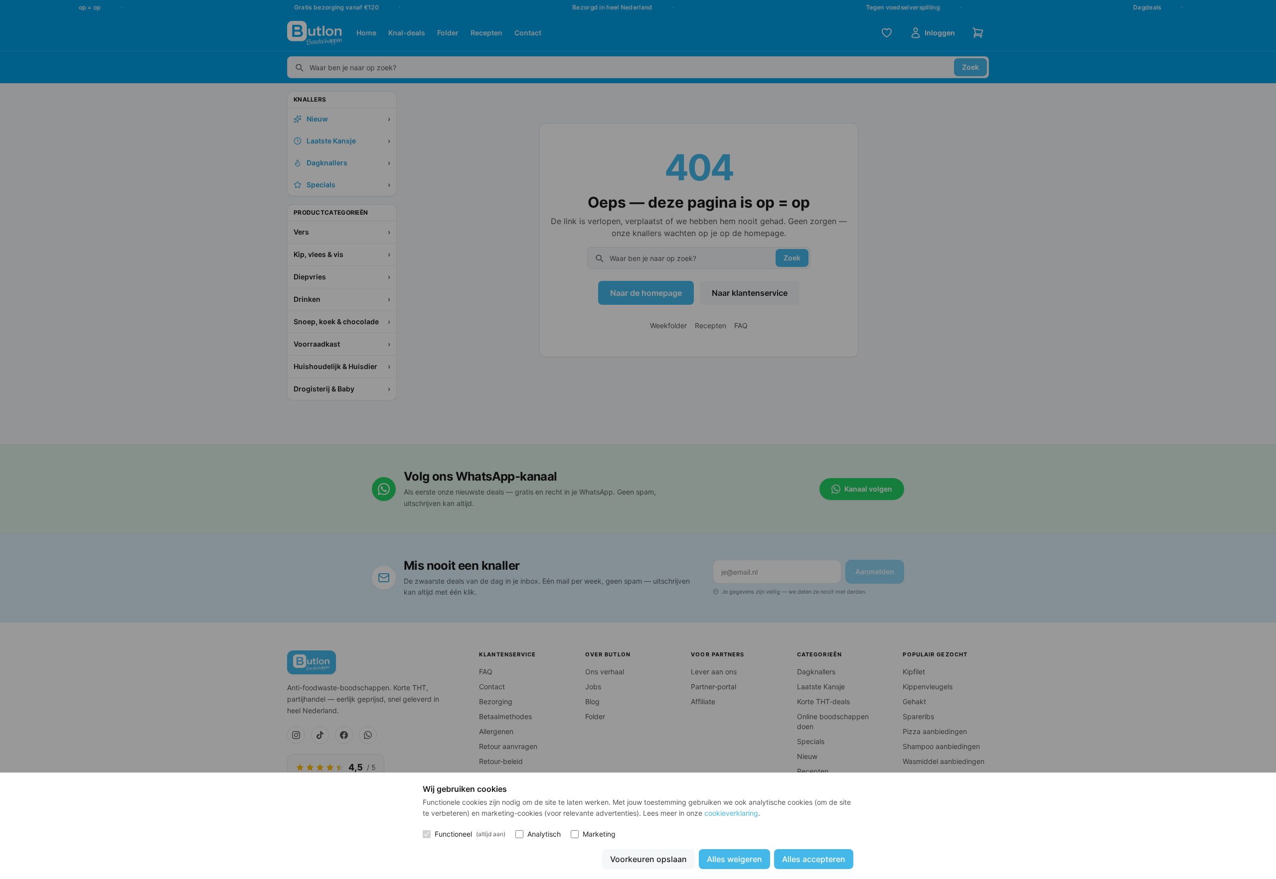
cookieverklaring (731, 813)
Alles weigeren (734, 859)
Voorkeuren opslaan (648, 859)
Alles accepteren (813, 859)
